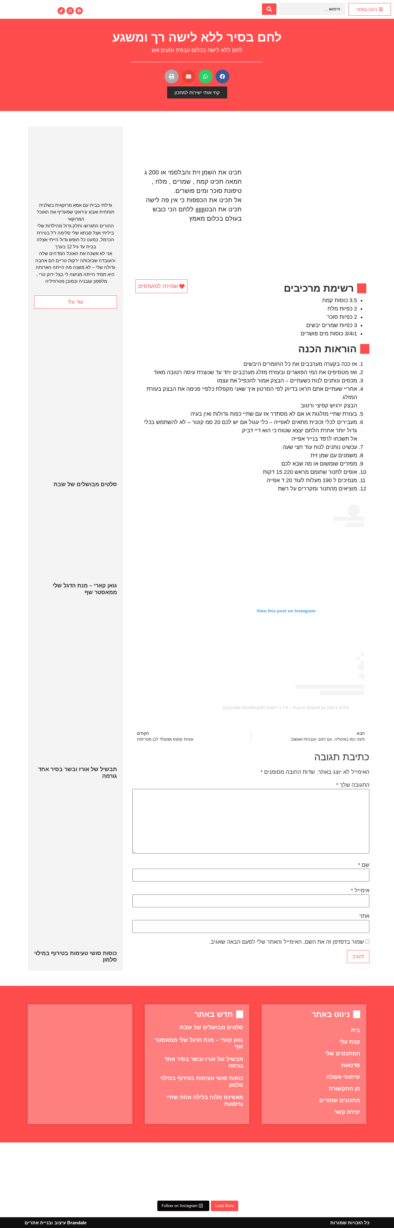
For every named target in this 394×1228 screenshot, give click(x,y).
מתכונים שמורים (339, 1100)
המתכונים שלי (342, 1053)
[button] (222, 76)
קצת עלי (350, 1042)
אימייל (360, 890)
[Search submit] (269, 9)
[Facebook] (79, 10)
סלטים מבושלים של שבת (85, 484)
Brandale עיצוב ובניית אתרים (55, 1222)
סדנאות (350, 1065)
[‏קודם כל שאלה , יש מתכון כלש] (360, 1172)
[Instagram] (70, 10)
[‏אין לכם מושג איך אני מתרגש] (295, 1172)
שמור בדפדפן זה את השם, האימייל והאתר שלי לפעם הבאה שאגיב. (286, 942)
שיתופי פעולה (343, 1077)
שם (363, 865)
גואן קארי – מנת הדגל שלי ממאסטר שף (85, 588)
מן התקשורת (344, 1089)
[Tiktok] (61, 10)
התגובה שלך (352, 785)
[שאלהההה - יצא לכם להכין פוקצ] (34, 1172)
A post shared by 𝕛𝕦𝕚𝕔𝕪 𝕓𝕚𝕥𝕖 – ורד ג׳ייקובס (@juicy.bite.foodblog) (286, 707)
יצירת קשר (347, 1112)
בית (355, 1030)
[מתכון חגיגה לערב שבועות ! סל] (99, 1172)
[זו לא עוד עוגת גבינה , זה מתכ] (230, 1172)
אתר (364, 916)
